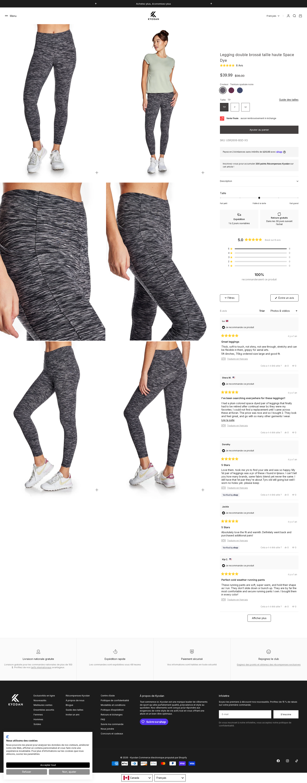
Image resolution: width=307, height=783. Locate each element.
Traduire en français (237, 359)
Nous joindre (107, 728)
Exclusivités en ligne (44, 695)
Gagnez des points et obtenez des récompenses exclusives (269, 664)
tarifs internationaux (41, 667)
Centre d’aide (108, 695)
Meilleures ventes (43, 705)
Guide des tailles (288, 99)
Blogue (69, 705)
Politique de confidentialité (115, 700)
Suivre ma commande (112, 724)
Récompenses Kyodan (78, 695)
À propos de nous (75, 700)
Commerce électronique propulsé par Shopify (163, 757)
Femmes (38, 714)
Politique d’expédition (112, 709)
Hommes (38, 719)
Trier (262, 310)
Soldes (37, 724)
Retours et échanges (112, 714)
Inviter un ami (72, 714)
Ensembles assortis (44, 709)
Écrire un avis (288, 298)
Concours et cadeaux (112, 733)
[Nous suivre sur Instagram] (287, 761)
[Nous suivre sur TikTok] (296, 761)
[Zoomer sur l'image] (96, 172)
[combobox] (137, 777)
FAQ (103, 719)
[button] (231, 65)
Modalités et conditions (113, 705)
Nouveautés (40, 700)
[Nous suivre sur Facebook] (278, 761)
